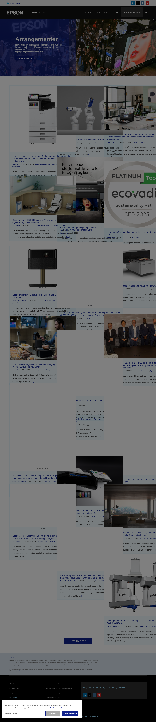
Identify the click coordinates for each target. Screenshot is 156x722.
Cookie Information (57, 708)
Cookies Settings (11, 713)
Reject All (52, 713)
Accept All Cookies (70, 713)
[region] (42, 709)
